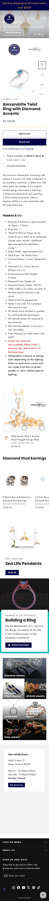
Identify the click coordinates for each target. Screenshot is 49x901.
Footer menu (12, 842)
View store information (16, 165)
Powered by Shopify (24, 898)
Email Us (9, 850)
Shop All (12, 572)
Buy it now (24, 142)
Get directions (16, 785)
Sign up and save (15, 859)
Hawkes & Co (10, 99)
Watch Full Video (20, 645)
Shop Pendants (13, 32)
